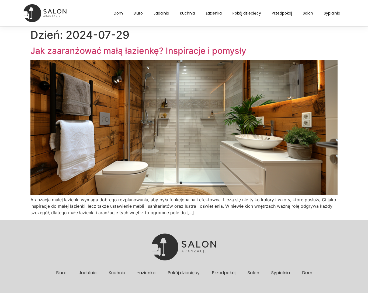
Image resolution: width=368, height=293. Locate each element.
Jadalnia (161, 13)
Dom (118, 13)
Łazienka (214, 13)
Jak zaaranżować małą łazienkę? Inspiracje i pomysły (138, 50)
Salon (308, 13)
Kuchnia (187, 13)
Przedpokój (282, 13)
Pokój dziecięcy (246, 13)
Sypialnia (332, 13)
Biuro (138, 13)
